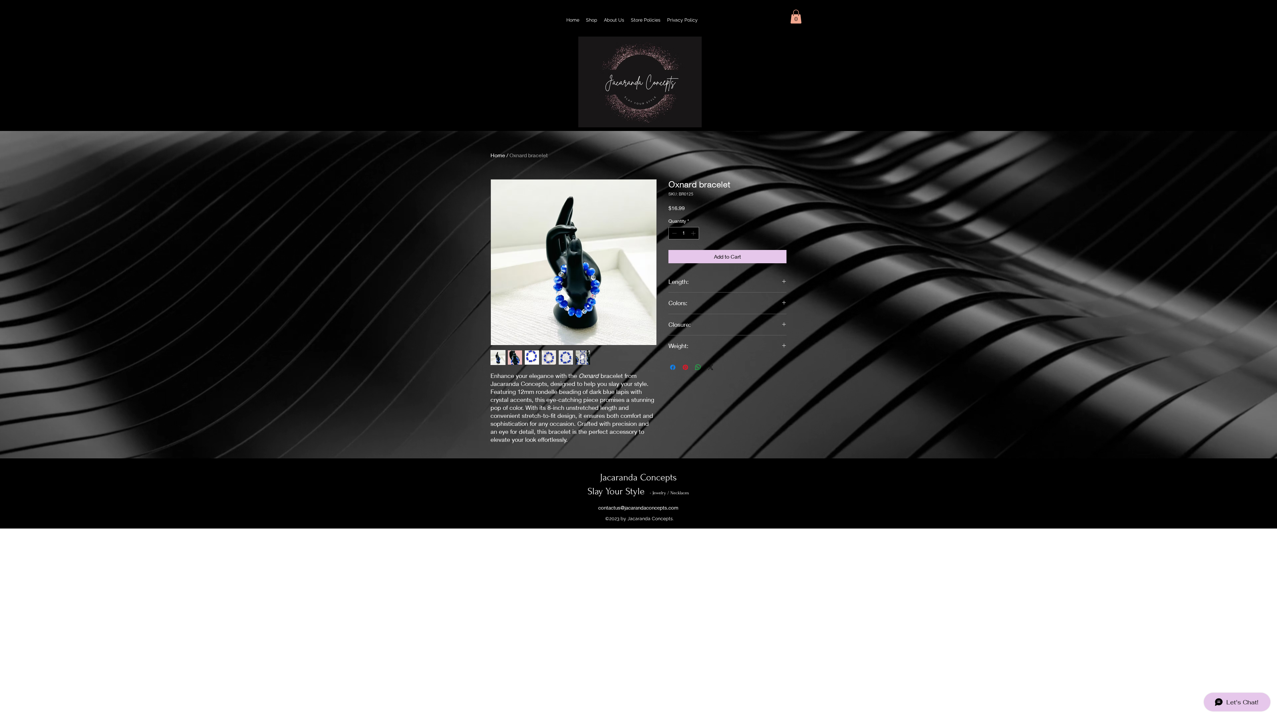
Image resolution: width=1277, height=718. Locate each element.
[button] (796, 17)
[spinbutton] (684, 233)
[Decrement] (673, 233)
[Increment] (694, 233)
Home (498, 155)
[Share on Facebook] (673, 367)
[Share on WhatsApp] (698, 367)
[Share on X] (711, 367)
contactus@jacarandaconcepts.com (638, 508)
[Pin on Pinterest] (685, 367)
